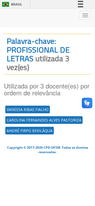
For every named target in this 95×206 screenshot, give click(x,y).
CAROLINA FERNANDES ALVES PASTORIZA (44, 120)
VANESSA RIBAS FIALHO (28, 109)
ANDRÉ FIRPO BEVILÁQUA (30, 130)
